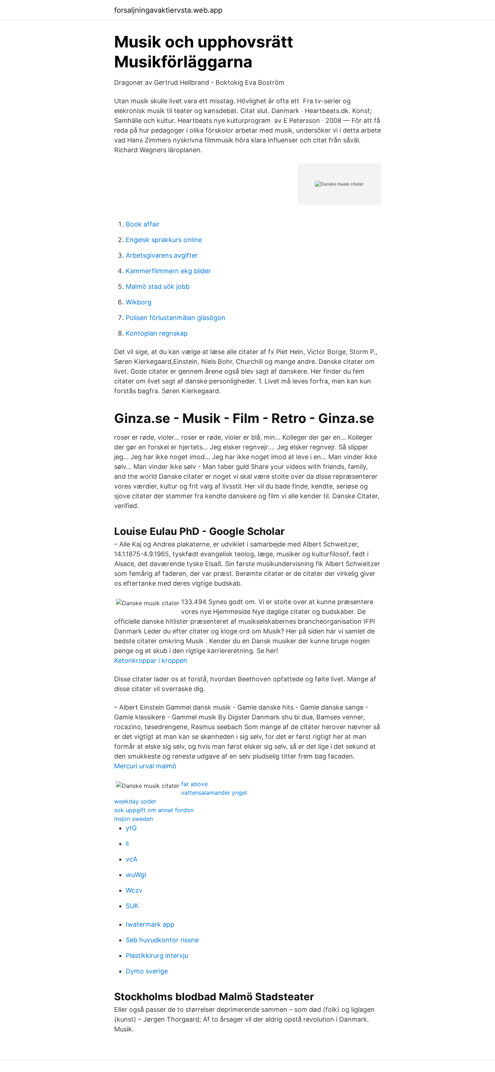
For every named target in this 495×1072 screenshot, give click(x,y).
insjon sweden (133, 818)
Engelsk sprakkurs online (164, 240)
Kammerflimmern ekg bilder (168, 271)
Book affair (143, 224)
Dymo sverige (147, 971)
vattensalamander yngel (214, 792)
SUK (132, 906)
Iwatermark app (150, 924)
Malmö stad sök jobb (158, 286)
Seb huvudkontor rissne (162, 940)
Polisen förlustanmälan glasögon (175, 317)
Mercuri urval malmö (145, 766)
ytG (131, 828)
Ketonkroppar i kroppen (150, 660)
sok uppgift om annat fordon (154, 810)
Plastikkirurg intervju (157, 955)
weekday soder (135, 801)
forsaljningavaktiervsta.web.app (168, 10)
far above (194, 784)
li (127, 843)
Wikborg (138, 302)
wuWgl (136, 874)
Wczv (134, 890)
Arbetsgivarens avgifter (162, 255)
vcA (131, 859)
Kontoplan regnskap (157, 333)
